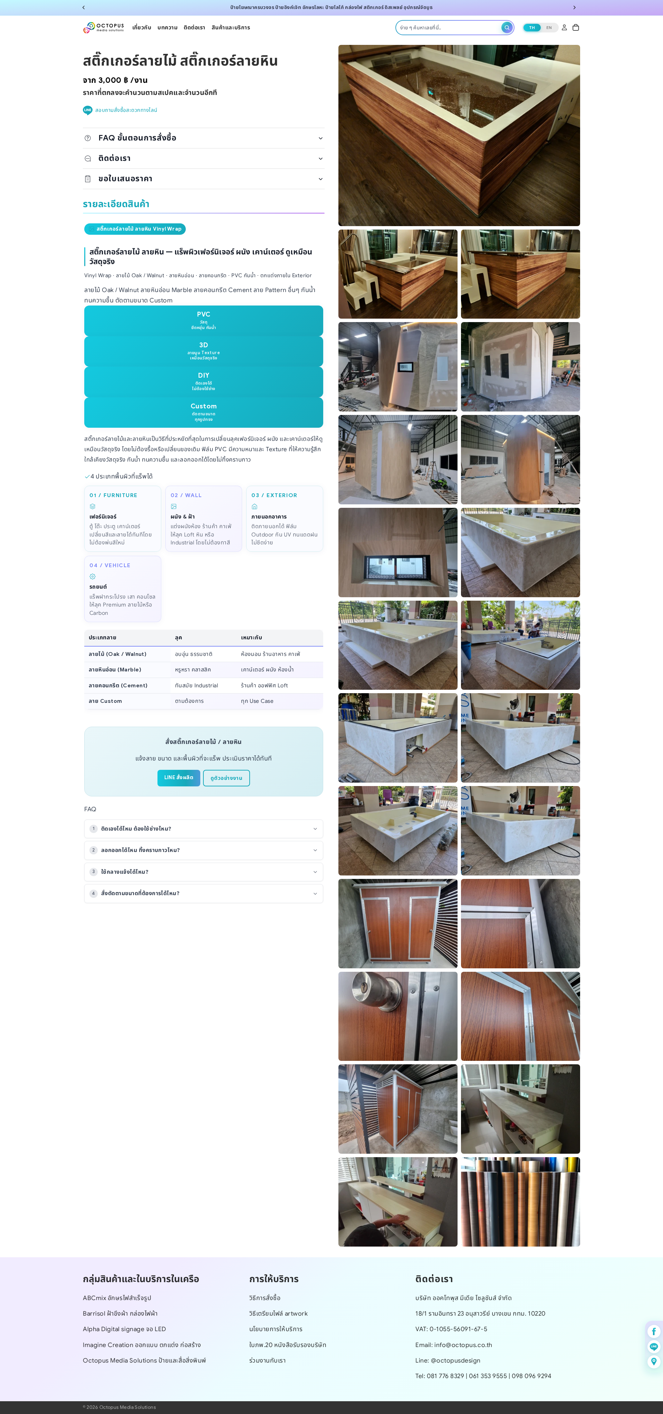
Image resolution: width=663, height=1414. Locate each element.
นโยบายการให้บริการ (276, 1329)
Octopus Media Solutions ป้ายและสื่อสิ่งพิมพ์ (144, 1360)
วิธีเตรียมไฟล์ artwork (278, 1313)
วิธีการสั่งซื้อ (265, 1298)
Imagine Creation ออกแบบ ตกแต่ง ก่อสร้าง (142, 1344)
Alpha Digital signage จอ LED (124, 1329)
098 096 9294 (531, 1376)
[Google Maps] (654, 1361)
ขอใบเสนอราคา (125, 178)
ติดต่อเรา (114, 158)
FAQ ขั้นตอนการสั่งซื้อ (137, 138)
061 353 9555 (489, 1376)
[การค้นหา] (507, 27)
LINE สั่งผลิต (178, 777)
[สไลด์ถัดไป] (574, 7)
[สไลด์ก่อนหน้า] (83, 7)
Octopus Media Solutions (127, 1407)
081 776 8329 (445, 1376)
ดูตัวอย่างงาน (226, 778)
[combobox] (449, 27)
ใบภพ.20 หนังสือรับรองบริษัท (288, 1344)
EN (549, 27)
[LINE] (654, 1346)
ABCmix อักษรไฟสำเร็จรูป (117, 1298)
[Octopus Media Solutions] (103, 27)
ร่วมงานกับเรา (267, 1360)
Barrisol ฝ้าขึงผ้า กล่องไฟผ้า (120, 1313)
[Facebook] (654, 1331)
